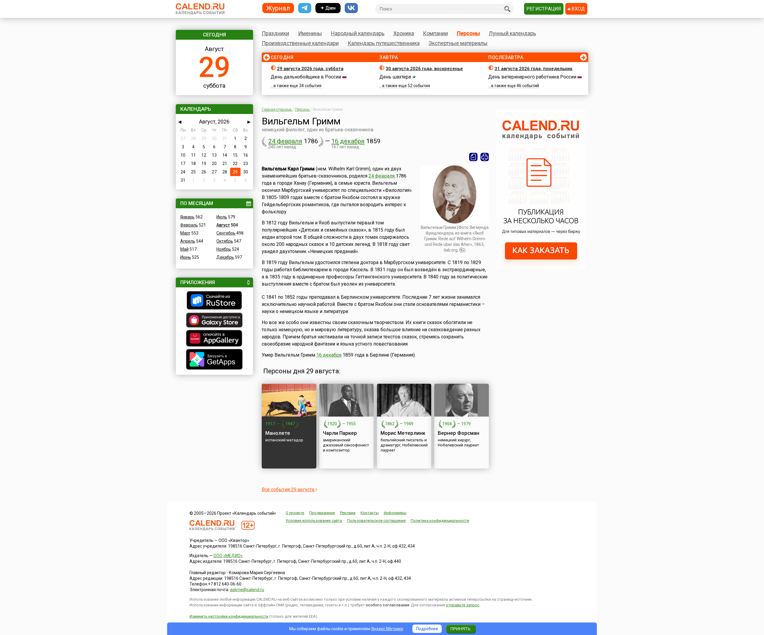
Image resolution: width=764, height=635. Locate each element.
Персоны (468, 33)
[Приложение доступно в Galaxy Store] (214, 320)
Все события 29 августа (288, 489)
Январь (187, 217)
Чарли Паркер (340, 433)
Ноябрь (223, 249)
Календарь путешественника (384, 43)
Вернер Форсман (458, 433)
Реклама (347, 513)
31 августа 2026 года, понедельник (533, 68)
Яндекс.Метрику (387, 628)
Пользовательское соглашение (376, 520)
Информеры (395, 513)
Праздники (275, 33)
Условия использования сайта (314, 520)
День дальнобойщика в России (306, 77)
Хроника (403, 33)
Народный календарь (357, 33)
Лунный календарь (512, 33)
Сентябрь (225, 233)
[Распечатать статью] (484, 157)
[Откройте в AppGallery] (214, 339)
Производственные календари (300, 43)
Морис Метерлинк (403, 433)
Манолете (277, 433)
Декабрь (225, 257)
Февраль (189, 225)
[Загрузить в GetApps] (214, 360)
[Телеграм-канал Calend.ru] (304, 8)
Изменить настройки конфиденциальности (229, 616)
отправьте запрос (462, 605)
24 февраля (285, 141)
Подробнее (427, 628)
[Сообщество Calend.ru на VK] (351, 8)
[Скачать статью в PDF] (473, 157)
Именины (310, 33)
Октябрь (224, 241)
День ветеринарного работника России (532, 77)
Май (184, 249)
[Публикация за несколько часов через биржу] (541, 267)
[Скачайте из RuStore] (214, 301)
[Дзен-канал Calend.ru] (328, 8)
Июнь (185, 257)
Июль (221, 217)
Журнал (278, 8)
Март (185, 233)
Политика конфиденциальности (440, 520)
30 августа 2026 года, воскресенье (424, 68)
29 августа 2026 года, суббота (310, 68)
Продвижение (322, 513)
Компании (435, 33)
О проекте (295, 513)
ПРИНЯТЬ (460, 628)
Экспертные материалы (458, 43)
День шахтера (395, 77)
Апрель (187, 241)
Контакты (370, 513)
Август (223, 225)
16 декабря (348, 141)
